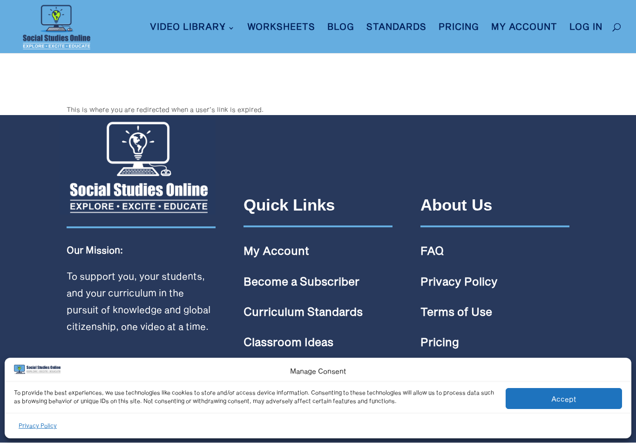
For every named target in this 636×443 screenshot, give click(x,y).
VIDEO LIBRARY (188, 27)
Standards (396, 27)
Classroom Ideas (288, 341)
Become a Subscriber (301, 281)
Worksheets (281, 27)
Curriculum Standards (303, 311)
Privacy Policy (38, 425)
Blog (340, 27)
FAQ (432, 250)
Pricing (459, 27)
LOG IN (585, 27)
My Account (524, 27)
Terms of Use (456, 311)
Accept (563, 399)
